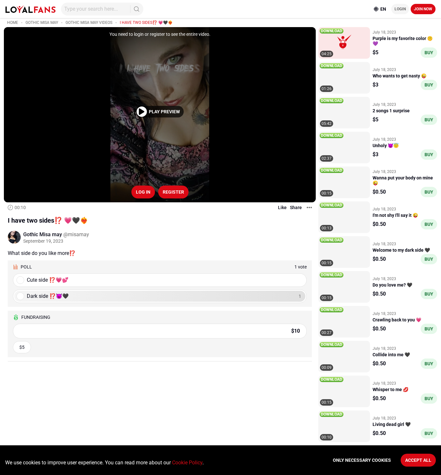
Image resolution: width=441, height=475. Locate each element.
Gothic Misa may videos (89, 22)
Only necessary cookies (362, 460)
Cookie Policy (187, 463)
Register (173, 192)
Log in (143, 192)
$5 (22, 347)
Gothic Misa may (42, 22)
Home (12, 22)
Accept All (418, 460)
